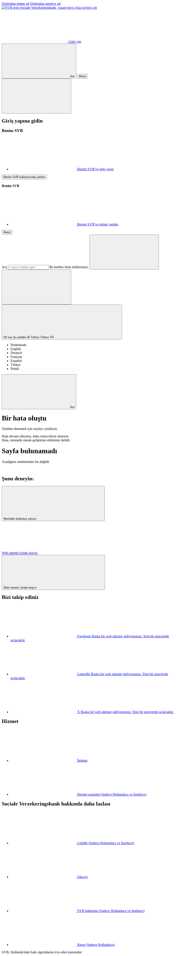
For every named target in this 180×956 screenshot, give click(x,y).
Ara (4, 267)
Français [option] (16, 357)
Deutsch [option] (16, 353)
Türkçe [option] (15, 365)
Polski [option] (15, 369)
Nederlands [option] (18, 345)
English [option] (16, 349)
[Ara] (124, 252)
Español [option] (16, 361)
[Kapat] (36, 96)
